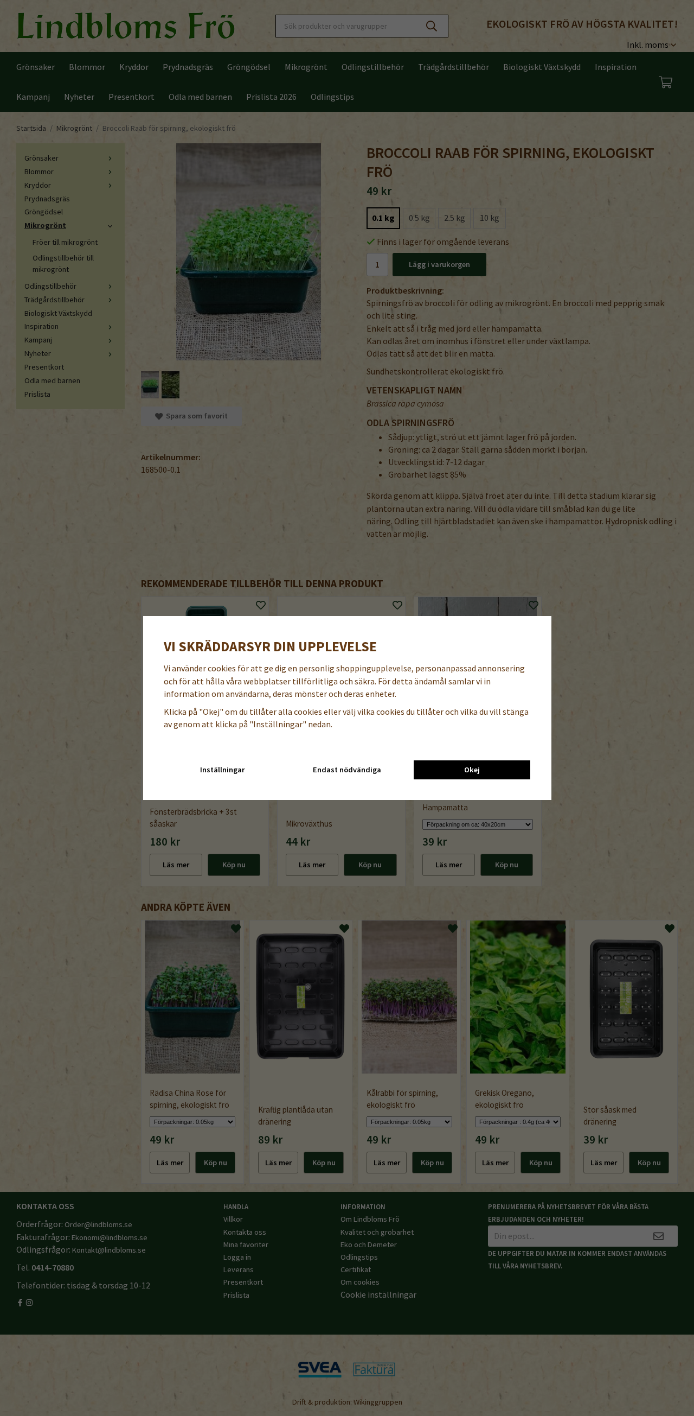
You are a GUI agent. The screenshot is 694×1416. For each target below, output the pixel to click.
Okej (472, 769)
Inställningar (222, 769)
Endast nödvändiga (347, 769)
